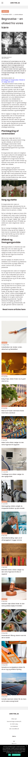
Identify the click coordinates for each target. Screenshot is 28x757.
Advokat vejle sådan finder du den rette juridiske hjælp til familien (12, 605)
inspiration (4, 342)
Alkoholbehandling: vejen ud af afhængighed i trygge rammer (11, 539)
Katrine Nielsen (19, 14)
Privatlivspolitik (16, 754)
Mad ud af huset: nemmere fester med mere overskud (12, 412)
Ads (14, 741)
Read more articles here (14, 309)
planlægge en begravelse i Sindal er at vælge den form (13, 81)
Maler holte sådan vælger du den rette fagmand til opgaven (12, 444)
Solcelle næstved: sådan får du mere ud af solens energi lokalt (13, 700)
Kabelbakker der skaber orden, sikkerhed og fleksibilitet (11, 348)
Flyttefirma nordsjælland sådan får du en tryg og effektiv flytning (13, 668)
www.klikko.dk (15, 729)
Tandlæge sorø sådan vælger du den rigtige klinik (12, 475)
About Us (14, 743)
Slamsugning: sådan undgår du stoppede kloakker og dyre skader (13, 507)
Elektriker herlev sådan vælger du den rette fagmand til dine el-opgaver (12, 572)
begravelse (5, 11)
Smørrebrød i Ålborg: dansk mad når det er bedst (13, 637)
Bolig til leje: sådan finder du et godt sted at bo (13, 380)
